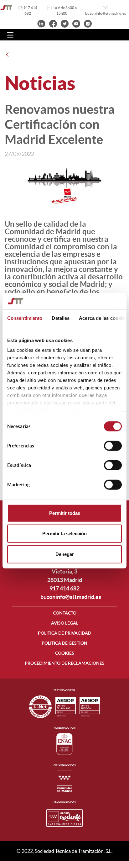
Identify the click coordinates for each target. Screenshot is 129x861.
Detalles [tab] (61, 317)
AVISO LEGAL (64, 623)
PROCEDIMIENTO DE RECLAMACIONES (65, 663)
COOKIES (64, 653)
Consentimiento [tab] (24, 317)
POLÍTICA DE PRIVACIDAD (64, 633)
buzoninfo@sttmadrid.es (70, 597)
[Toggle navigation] (10, 34)
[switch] (113, 446)
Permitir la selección (64, 533)
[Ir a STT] (6, 7)
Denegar (64, 554)
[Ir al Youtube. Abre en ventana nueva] (76, 23)
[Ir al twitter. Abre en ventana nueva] (65, 23)
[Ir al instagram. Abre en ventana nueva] (88, 23)
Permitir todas (64, 512)
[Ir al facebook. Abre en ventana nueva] (53, 23)
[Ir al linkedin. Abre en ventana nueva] (41, 23)
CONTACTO (64, 612)
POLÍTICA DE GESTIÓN (64, 643)
